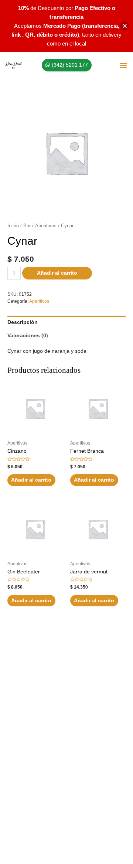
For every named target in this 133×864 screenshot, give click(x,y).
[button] (123, 65)
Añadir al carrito (57, 273)
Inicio (13, 225)
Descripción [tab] (22, 322)
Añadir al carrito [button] (31, 480)
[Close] (124, 26)
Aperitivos (46, 225)
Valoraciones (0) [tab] (27, 335)
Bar (27, 225)
